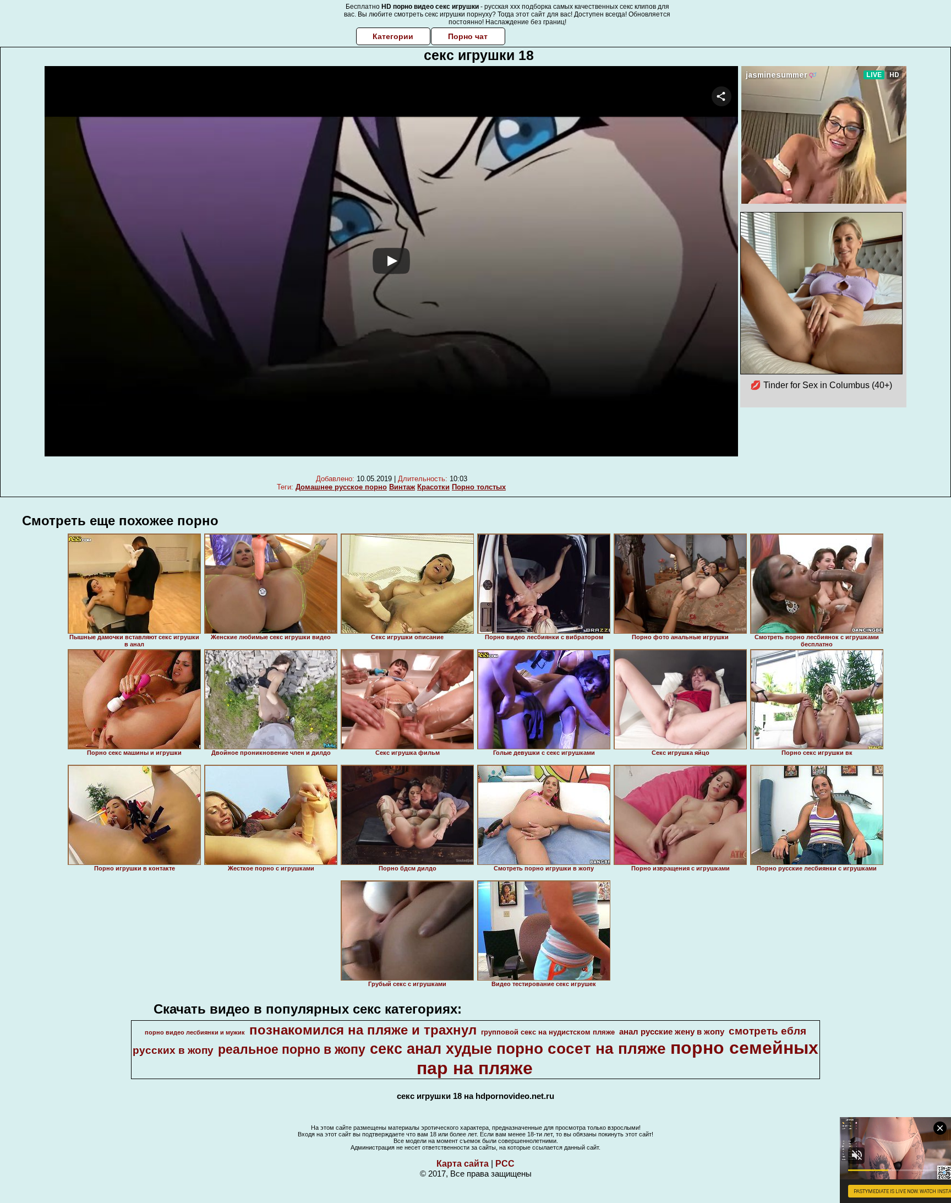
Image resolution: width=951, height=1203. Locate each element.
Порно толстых (479, 487)
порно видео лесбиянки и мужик (195, 1032)
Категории (393, 36)
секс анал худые (431, 1049)
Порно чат (468, 36)
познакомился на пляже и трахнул (363, 1029)
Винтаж (402, 487)
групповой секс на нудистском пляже (548, 1032)
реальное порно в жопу (291, 1049)
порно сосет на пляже (581, 1048)
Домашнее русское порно (341, 487)
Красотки (433, 487)
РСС (505, 1163)
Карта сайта (462, 1163)
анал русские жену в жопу (671, 1031)
